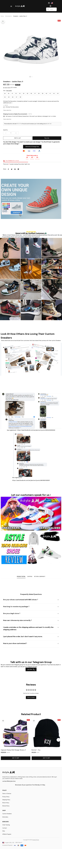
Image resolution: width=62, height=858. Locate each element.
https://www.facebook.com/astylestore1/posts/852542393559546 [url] (36, 430)
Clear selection (7, 110)
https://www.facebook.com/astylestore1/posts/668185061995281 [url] (31, 480)
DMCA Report (18, 842)
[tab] (30, 76)
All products (8, 16)
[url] (35, 840)
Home (2, 16)
